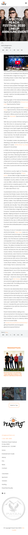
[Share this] (7, 50)
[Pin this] (18, 50)
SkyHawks (13, 116)
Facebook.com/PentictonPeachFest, (16, 323)
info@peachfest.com (8, 435)
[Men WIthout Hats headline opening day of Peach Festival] (14, 363)
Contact (4, 468)
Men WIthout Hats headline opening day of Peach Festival (13, 379)
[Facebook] (2, 493)
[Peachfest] (4, 3)
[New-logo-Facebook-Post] (14, 422)
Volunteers (5, 474)
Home (3, 450)
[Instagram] (4, 493)
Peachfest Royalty (7, 488)
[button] (26, 3)
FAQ (3, 461)
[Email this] (3, 50)
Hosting (4, 484)
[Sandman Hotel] (13, 508)
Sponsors (5, 477)
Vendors (4, 481)
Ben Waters (16, 279)
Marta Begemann (6, 45)
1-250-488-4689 (7, 439)
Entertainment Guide (8, 454)
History (4, 457)
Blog (6, 332)
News (3, 464)
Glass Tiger (18, 232)
